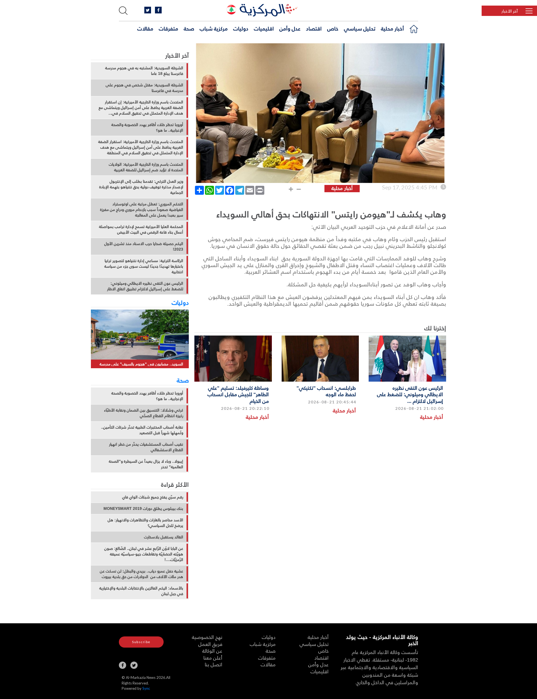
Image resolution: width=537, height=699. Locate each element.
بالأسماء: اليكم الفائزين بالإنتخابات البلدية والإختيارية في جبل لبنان (141, 590)
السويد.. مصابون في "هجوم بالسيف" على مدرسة (141, 364)
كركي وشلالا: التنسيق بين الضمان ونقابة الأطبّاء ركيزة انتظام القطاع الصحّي (143, 413)
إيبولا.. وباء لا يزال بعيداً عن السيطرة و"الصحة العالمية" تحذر (146, 464)
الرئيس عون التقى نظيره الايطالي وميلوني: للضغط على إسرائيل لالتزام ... (410, 394)
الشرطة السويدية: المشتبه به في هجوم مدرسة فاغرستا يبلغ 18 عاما (144, 70)
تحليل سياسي (359, 28)
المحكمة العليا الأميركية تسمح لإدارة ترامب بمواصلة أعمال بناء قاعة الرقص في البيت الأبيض (141, 229)
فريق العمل (210, 644)
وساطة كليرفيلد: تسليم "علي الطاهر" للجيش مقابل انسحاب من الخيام (238, 394)
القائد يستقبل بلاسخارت (163, 537)
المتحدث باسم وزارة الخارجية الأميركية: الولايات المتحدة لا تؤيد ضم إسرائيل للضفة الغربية (146, 167)
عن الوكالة (212, 650)
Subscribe (141, 642)
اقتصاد (314, 28)
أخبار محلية (392, 28)
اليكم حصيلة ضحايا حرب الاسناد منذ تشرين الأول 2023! (143, 246)
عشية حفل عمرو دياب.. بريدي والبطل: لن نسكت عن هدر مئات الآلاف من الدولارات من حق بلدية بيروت (141, 573)
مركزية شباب (214, 28)
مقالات (145, 28)
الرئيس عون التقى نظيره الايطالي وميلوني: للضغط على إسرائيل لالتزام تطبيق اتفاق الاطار (145, 286)
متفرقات (168, 28)
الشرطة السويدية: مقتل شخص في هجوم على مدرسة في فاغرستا (144, 87)
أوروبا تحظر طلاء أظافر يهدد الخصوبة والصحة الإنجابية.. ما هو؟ (147, 127)
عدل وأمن (289, 28)
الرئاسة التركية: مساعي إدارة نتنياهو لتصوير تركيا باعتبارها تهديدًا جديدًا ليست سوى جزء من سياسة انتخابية (143, 266)
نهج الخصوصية (207, 637)
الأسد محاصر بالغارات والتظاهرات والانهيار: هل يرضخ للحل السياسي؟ (145, 522)
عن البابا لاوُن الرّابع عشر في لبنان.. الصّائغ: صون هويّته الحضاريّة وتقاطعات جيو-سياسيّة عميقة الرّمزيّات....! (143, 554)
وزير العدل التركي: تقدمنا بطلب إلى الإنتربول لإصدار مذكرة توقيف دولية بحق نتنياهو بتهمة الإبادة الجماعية (141, 187)
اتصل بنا (213, 664)
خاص (332, 28)
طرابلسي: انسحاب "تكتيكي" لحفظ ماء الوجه (326, 391)
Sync (146, 688)
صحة (189, 28)
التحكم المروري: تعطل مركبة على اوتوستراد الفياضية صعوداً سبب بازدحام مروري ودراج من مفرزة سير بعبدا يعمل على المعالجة (141, 209)
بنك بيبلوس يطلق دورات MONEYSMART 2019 (143, 508)
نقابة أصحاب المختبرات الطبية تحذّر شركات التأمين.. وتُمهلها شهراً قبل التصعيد (142, 430)
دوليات (240, 28)
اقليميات (264, 28)
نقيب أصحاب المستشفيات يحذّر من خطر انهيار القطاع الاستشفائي (146, 447)
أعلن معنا (212, 657)
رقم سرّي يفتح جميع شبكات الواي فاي (152, 497)
